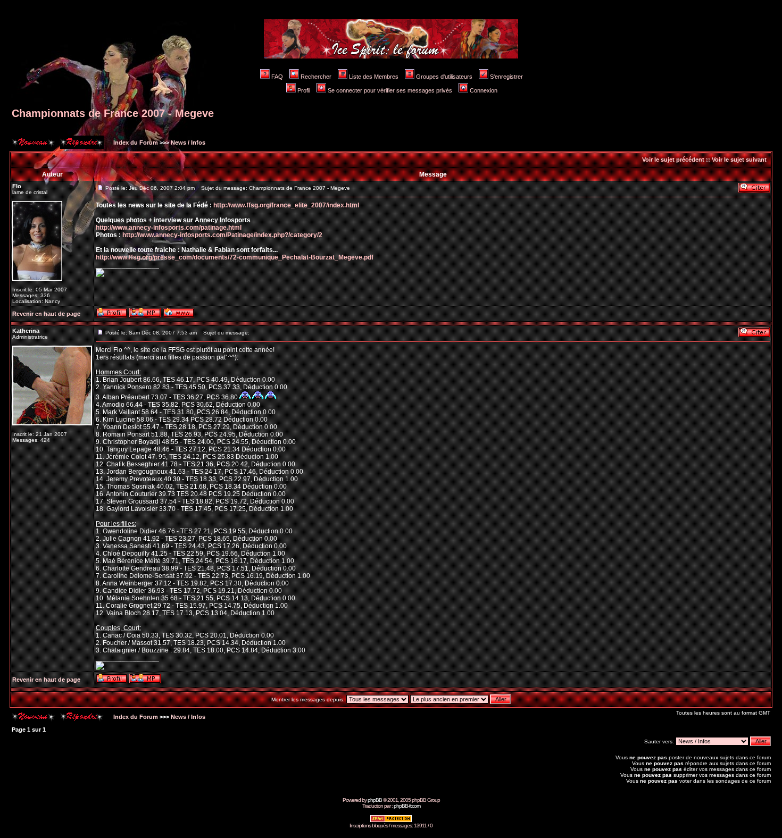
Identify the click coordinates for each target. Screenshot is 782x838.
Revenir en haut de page (46, 314)
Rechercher (316, 76)
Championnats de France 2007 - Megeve (113, 113)
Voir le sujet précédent (673, 159)
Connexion (483, 90)
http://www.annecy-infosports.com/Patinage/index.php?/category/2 (222, 235)
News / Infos (188, 142)
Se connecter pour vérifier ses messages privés (390, 90)
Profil (303, 90)
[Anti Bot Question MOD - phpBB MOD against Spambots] (391, 821)
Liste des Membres (373, 76)
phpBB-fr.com (407, 806)
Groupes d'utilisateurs (444, 76)
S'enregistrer (506, 76)
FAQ (277, 76)
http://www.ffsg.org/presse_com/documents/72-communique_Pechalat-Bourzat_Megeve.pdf (234, 257)
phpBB (375, 800)
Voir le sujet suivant (739, 159)
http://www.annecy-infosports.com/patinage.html (169, 227)
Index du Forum (135, 142)
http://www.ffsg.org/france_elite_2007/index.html (286, 205)
